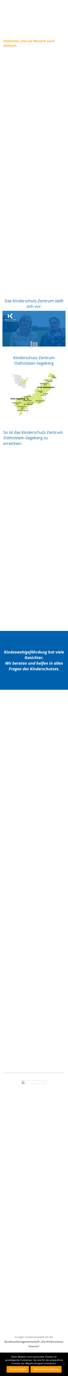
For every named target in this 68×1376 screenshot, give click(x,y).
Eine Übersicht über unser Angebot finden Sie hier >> (34, 281)
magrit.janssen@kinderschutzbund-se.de (26, 580)
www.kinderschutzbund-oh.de (26, 535)
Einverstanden (18, 1369)
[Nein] (64, 1364)
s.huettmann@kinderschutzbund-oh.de (25, 495)
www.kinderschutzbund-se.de (26, 620)
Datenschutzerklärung (46, 1369)
